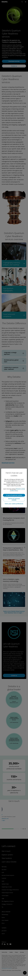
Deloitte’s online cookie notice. (17, 489)
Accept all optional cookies (14, 495)
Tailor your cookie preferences (14, 503)
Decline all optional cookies (14, 499)
